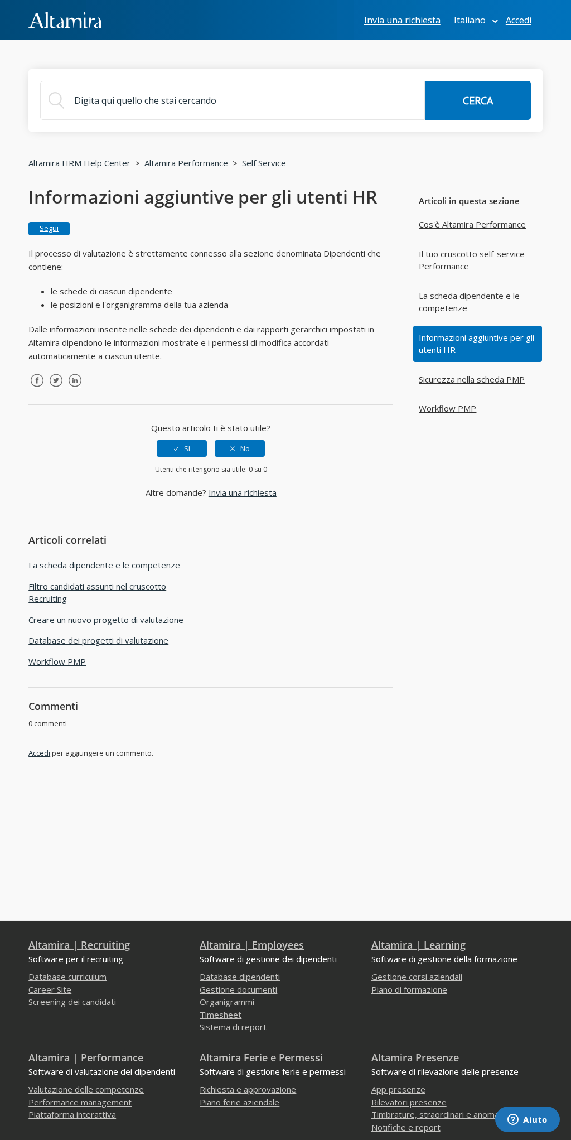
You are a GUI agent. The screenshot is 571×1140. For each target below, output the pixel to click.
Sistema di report (233, 1026)
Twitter (55, 388)
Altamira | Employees (252, 944)
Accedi (39, 753)
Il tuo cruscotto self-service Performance (472, 260)
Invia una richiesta (402, 20)
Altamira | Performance (85, 1057)
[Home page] (64, 19)
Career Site (49, 989)
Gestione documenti (238, 989)
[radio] (182, 448)
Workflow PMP (447, 408)
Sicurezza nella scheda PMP (472, 379)
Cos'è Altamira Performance (472, 224)
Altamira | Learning (418, 944)
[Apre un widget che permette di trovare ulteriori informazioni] (527, 1120)
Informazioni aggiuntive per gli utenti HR (476, 344)
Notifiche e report (406, 1127)
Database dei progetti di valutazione (98, 640)
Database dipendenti (240, 976)
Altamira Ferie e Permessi (261, 1057)
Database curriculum (67, 976)
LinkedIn (74, 388)
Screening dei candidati (72, 1001)
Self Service (264, 162)
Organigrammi (227, 1001)
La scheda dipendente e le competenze (469, 302)
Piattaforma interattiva (72, 1114)
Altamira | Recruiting (79, 944)
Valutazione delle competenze (86, 1089)
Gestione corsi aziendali (416, 976)
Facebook (36, 388)
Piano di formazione (409, 989)
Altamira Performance (186, 162)
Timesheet (220, 1014)
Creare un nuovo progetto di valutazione (105, 619)
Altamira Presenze (415, 1057)
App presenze (398, 1089)
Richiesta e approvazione (248, 1089)
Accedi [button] (518, 20)
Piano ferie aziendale (239, 1102)
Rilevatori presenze (409, 1102)
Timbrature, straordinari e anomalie (439, 1114)
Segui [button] (49, 228)
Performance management (80, 1102)
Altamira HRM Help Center (79, 162)
